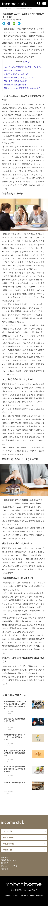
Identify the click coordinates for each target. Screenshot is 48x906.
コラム (9, 8)
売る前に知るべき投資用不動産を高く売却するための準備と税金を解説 (14, 769)
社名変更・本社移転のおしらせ (15, 783)
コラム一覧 (7, 831)
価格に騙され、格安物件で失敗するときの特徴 (14, 720)
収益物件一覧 (8, 844)
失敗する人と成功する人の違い (16, 81)
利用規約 (4, 863)
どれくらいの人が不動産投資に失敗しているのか (23, 67)
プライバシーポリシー (10, 866)
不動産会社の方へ (8, 860)
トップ (3, 8)
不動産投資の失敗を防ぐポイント (17, 85)
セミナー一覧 (8, 837)
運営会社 (4, 869)
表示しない (27, 62)
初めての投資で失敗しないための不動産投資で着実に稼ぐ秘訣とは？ (14, 753)
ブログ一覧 (7, 850)
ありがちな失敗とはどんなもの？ (17, 74)
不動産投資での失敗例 (12, 70)
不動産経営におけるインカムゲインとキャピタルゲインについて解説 (14, 737)
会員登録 (4, 857)
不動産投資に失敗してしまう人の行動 (18, 77)
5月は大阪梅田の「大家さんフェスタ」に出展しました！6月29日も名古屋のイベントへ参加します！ (15, 705)
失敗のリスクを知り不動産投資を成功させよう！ (23, 88)
